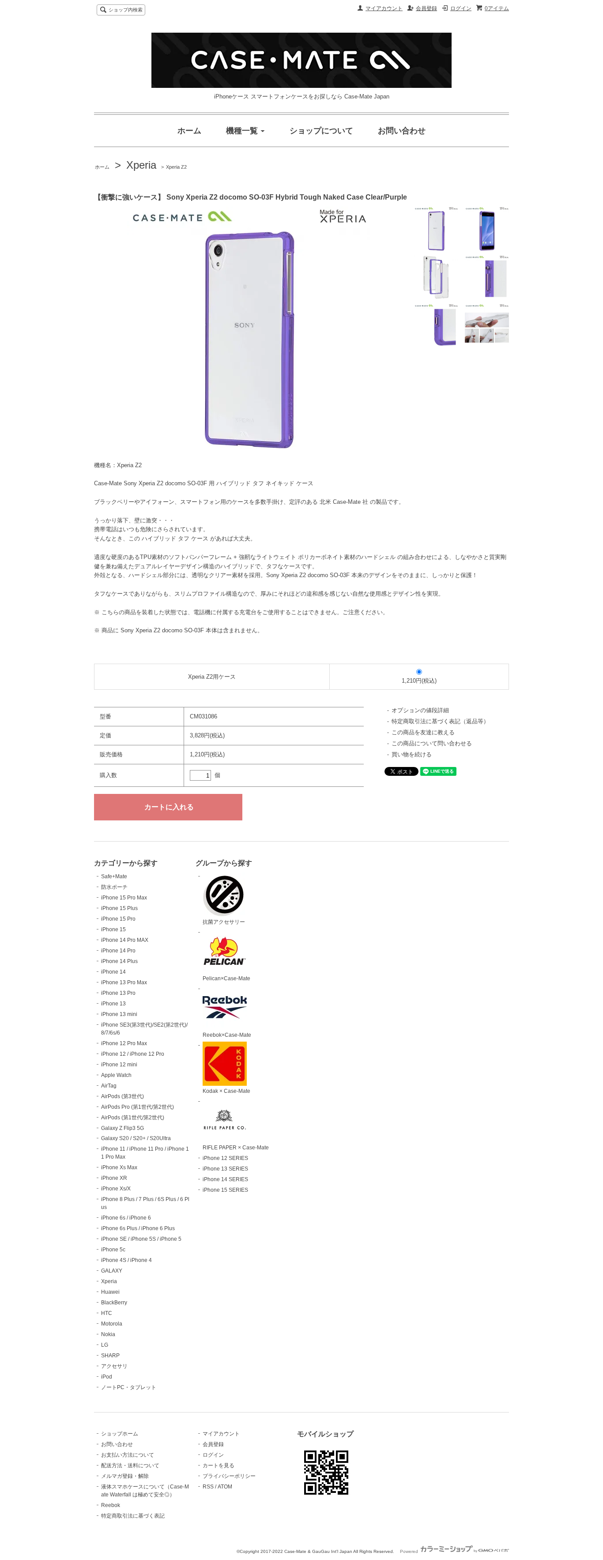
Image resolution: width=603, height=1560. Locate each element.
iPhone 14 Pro (118, 951)
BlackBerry (114, 1302)
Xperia (141, 165)
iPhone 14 (113, 972)
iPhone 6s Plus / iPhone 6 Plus (138, 1228)
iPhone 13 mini (119, 1014)
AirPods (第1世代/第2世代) (132, 1117)
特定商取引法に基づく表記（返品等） (440, 721)
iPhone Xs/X (116, 1189)
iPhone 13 (113, 1004)
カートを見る (218, 1465)
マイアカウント (384, 8)
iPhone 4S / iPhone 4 (126, 1260)
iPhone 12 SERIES (225, 1158)
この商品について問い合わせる (432, 743)
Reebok (110, 1505)
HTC (106, 1313)
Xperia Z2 (176, 167)
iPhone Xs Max (119, 1167)
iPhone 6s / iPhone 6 (126, 1218)
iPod (106, 1377)
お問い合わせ (117, 1444)
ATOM (225, 1487)
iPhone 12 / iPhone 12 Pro (132, 1054)
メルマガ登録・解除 (125, 1476)
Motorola (111, 1324)
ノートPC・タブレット (128, 1387)
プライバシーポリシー (229, 1476)
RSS (208, 1487)
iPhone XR (114, 1178)
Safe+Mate (114, 876)
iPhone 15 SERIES (225, 1190)
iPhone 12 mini (119, 1064)
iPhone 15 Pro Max (124, 898)
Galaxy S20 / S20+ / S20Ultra (136, 1138)
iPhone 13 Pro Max (124, 982)
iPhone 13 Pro (118, 993)
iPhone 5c (113, 1249)
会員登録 (426, 8)
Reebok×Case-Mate (227, 1035)
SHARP (110, 1355)
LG (104, 1345)
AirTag (109, 1086)
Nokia (108, 1334)
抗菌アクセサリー (224, 922)
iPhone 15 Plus (119, 908)
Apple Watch (116, 1075)
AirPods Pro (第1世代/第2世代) (137, 1107)
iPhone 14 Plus (119, 961)
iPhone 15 (113, 929)
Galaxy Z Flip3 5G (122, 1128)
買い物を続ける (412, 754)
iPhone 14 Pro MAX (124, 940)
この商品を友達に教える (423, 732)
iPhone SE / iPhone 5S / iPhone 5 (141, 1239)
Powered (409, 1551)
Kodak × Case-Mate (226, 1091)
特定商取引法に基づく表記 (133, 1516)
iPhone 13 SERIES (225, 1169)
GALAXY (111, 1271)
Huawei (110, 1292)
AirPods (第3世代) (122, 1096)
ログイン (460, 8)
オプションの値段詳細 (420, 710)
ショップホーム (119, 1434)
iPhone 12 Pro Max (124, 1043)
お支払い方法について (127, 1455)
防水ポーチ (114, 887)
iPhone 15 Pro (118, 919)
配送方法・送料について (130, 1465)
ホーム (102, 167)
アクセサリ (114, 1366)
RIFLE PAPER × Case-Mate (236, 1148)
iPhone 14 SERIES (225, 1179)
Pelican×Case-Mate (226, 978)
